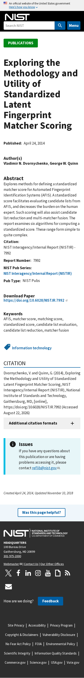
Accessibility (37, 625)
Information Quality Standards (55, 653)
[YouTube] (48, 573)
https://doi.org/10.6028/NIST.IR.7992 (34, 300)
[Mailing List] (8, 586)
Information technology (32, 347)
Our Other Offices (52, 564)
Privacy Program (61, 625)
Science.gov (38, 662)
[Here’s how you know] (42, 5)
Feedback (50, 601)
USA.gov (56, 662)
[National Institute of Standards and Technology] (36, 533)
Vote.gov (73, 662)
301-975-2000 (12, 556)
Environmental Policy (60, 644)
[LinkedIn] (28, 573)
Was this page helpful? (41, 512)
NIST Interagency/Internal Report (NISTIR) (38, 273)
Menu (74, 25)
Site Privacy (16, 625)
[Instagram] (38, 573)
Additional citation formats (33, 423)
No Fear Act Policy (18, 644)
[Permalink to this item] (24, 158)
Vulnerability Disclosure (59, 635)
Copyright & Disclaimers (21, 635)
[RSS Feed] (68, 573)
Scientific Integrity (17, 653)
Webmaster (11, 564)
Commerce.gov (15, 662)
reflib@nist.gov (44, 467)
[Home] (17, 17)
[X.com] (8, 573)
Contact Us (31, 564)
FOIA (38, 644)
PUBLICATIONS (20, 43)
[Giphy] (58, 573)
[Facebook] (18, 573)
